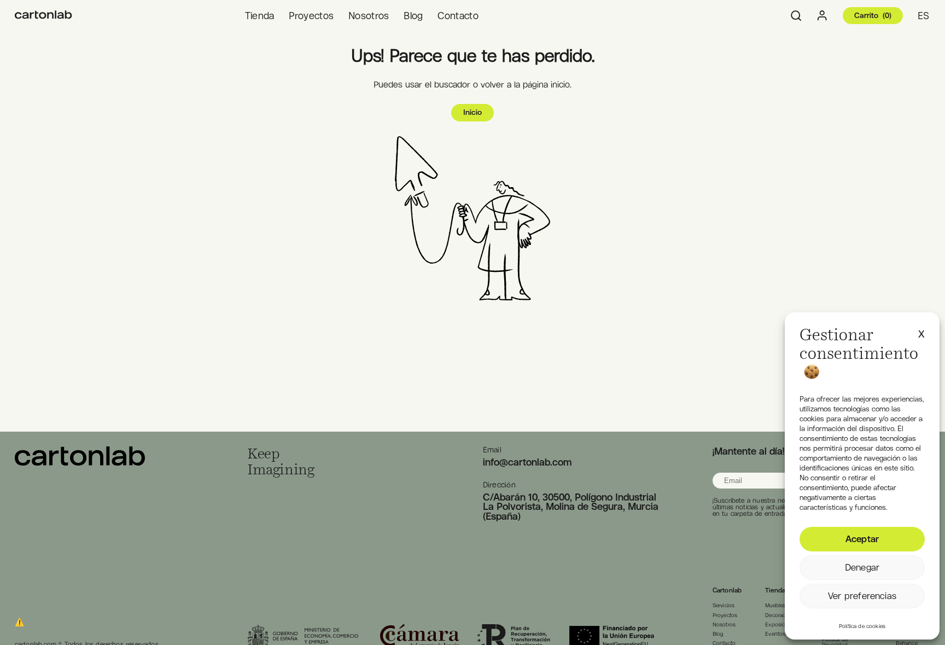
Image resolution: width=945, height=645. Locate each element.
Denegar (862, 567)
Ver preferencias (862, 596)
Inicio (472, 112)
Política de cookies (862, 626)
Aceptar (862, 539)
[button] (921, 332)
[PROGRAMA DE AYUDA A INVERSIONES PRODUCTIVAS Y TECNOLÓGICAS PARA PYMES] (43, 15)
